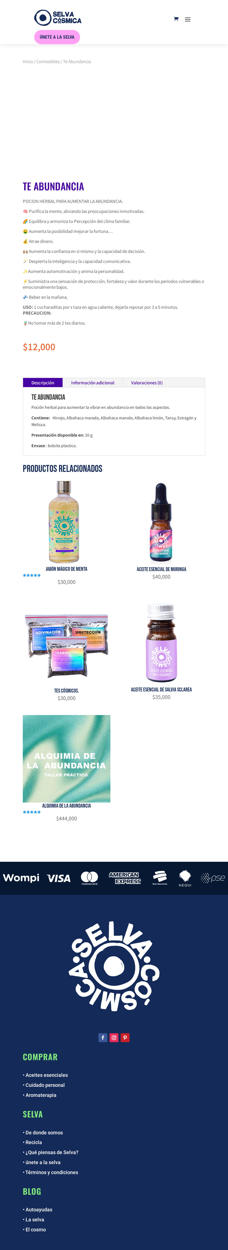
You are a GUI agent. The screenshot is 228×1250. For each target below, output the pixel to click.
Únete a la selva (57, 37)
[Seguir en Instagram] (114, 1037)
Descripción (42, 382)
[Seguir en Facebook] (102, 1037)
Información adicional (92, 382)
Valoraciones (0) (147, 382)
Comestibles (48, 61)
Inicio (28, 61)
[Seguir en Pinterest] (125, 1037)
